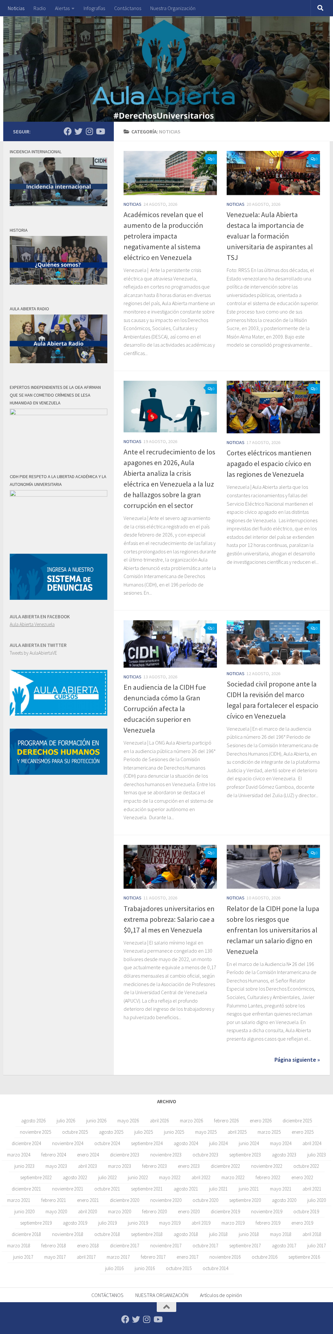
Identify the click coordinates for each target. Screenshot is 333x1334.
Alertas (62, 8)
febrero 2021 (53, 1200)
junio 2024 (249, 1143)
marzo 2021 (18, 1200)
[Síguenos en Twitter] (78, 131)
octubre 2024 (107, 1143)
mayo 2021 (280, 1189)
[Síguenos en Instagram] (89, 131)
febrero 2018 (53, 1245)
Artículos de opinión (221, 1295)
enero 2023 (189, 1166)
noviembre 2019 (266, 1211)
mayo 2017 (55, 1257)
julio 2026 (66, 1121)
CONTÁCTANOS (107, 1295)
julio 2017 (316, 1245)
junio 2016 (145, 1268)
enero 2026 (261, 1121)
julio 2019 (107, 1223)
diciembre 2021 (26, 1189)
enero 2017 (187, 1257)
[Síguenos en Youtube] (100, 131)
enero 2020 (189, 1211)
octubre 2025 (75, 1132)
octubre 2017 (205, 1245)
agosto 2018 (186, 1234)
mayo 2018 (280, 1234)
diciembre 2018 (26, 1234)
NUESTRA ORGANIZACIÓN (161, 1295)
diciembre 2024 (26, 1143)
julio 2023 (316, 1155)
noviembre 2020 (165, 1200)
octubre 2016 (264, 1257)
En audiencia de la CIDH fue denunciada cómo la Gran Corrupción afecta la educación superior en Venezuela (165, 709)
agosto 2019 (75, 1223)
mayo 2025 (206, 1132)
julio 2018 (218, 1234)
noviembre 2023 (165, 1155)
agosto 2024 (186, 1143)
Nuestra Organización (172, 8)
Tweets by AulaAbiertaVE (33, 653)
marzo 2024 (18, 1155)
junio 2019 (138, 1223)
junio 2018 (249, 1234)
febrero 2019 (268, 1223)
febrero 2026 (226, 1121)
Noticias (16, 8)
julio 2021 (218, 1189)
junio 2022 (138, 1177)
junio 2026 (96, 1121)
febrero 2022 (268, 1177)
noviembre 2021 (67, 1189)
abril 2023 (87, 1166)
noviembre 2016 (225, 1257)
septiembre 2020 (245, 1200)
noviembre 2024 (67, 1143)
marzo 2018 (18, 1245)
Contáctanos (127, 8)
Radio (39, 8)
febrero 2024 (53, 1155)
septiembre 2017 (245, 1245)
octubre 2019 (306, 1211)
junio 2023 (24, 1166)
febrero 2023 (154, 1166)
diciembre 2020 (124, 1200)
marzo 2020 (119, 1211)
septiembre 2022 (36, 1177)
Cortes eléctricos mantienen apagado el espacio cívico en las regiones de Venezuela (269, 463)
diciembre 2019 (225, 1211)
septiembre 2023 (245, 1155)
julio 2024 (218, 1143)
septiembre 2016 (304, 1257)
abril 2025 (237, 1132)
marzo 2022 (233, 1177)
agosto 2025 (111, 1132)
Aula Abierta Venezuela (32, 624)
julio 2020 (316, 1200)
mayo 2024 (280, 1143)
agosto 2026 (33, 1121)
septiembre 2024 (147, 1143)
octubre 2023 (205, 1155)
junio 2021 (249, 1189)
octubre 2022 (306, 1166)
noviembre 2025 (35, 1132)
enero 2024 (88, 1155)
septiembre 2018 (147, 1234)
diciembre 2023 (124, 1155)
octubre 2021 (107, 1189)
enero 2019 (302, 1223)
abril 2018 (311, 1234)
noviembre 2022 (266, 1166)
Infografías (94, 8)
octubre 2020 (205, 1200)
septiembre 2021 (147, 1189)
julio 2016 (114, 1268)
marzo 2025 (269, 1132)
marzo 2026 (191, 1121)
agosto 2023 (284, 1155)
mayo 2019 (169, 1223)
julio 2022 (107, 1177)
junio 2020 (24, 1211)
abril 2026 (159, 1121)
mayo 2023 (56, 1166)
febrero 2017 (153, 1257)
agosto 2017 (284, 1245)
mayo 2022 (169, 1177)
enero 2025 (302, 1132)
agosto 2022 (75, 1177)
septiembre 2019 (36, 1223)
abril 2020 (87, 1211)
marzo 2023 (119, 1166)
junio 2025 (174, 1132)
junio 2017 (23, 1257)
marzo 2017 (118, 1257)
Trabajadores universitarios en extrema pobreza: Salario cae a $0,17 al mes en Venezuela (169, 919)
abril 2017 (86, 1257)
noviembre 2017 (165, 1245)
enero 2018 (88, 1245)
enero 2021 (88, 1200)
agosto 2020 (284, 1200)
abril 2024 (311, 1143)
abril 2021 (311, 1189)
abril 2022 (201, 1177)
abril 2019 (201, 1223)
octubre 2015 (179, 1268)
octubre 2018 (107, 1234)
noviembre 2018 (67, 1234)
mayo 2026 (128, 1121)
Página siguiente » (297, 1059)
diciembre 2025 (297, 1121)
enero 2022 (302, 1177)
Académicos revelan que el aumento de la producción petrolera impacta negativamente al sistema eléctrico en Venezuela (163, 236)
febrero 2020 (154, 1211)
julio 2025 (143, 1132)
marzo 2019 (233, 1223)
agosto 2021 (186, 1189)
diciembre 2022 (225, 1166)
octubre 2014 (215, 1268)
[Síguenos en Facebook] (68, 131)
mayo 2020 (56, 1211)
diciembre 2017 (124, 1245)
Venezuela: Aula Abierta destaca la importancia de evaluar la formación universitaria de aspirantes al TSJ (270, 236)
